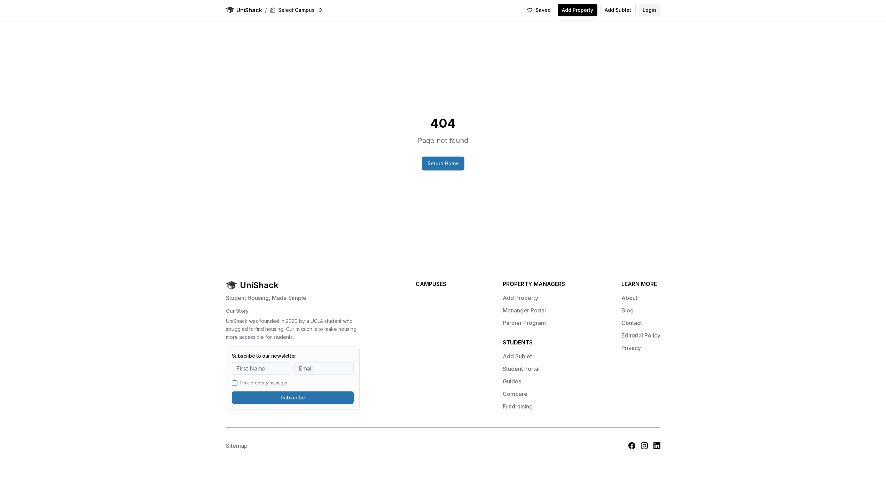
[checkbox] (234, 383)
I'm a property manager (264, 383)
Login (649, 10)
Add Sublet (618, 10)
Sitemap (237, 445)
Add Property (577, 10)
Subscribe (293, 397)
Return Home (443, 163)
